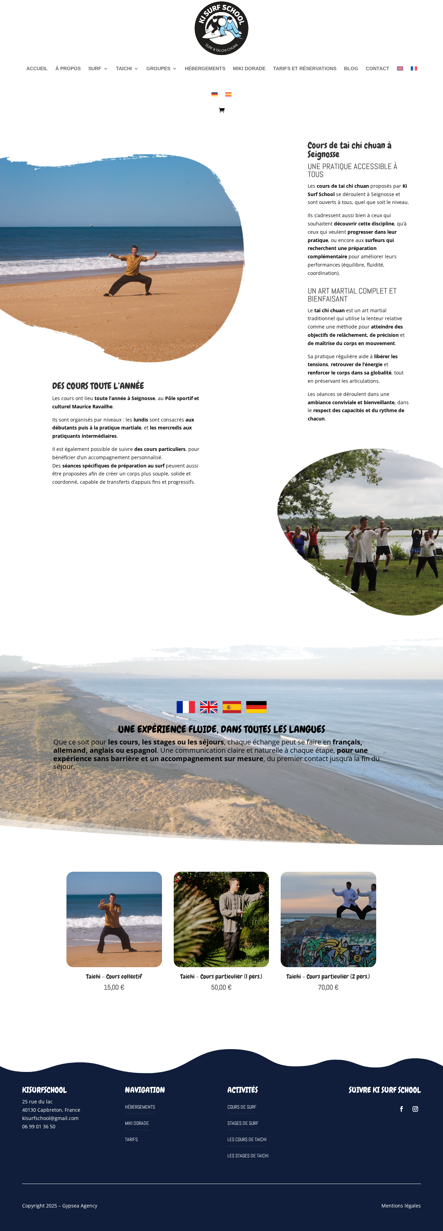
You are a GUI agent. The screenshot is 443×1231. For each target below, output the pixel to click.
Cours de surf (241, 1107)
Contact (377, 68)
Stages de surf (243, 1123)
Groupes (158, 68)
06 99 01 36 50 (38, 1126)
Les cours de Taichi (246, 1139)
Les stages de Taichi (248, 1156)
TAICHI (124, 68)
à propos (68, 68)
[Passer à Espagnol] (228, 94)
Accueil (37, 68)
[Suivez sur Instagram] (415, 1108)
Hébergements (205, 68)
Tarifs (131, 1139)
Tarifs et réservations (304, 68)
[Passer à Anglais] (400, 68)
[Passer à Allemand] (214, 94)
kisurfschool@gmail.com (50, 1118)
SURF (94, 68)
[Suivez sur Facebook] (401, 1108)
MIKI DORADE (249, 68)
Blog (351, 68)
